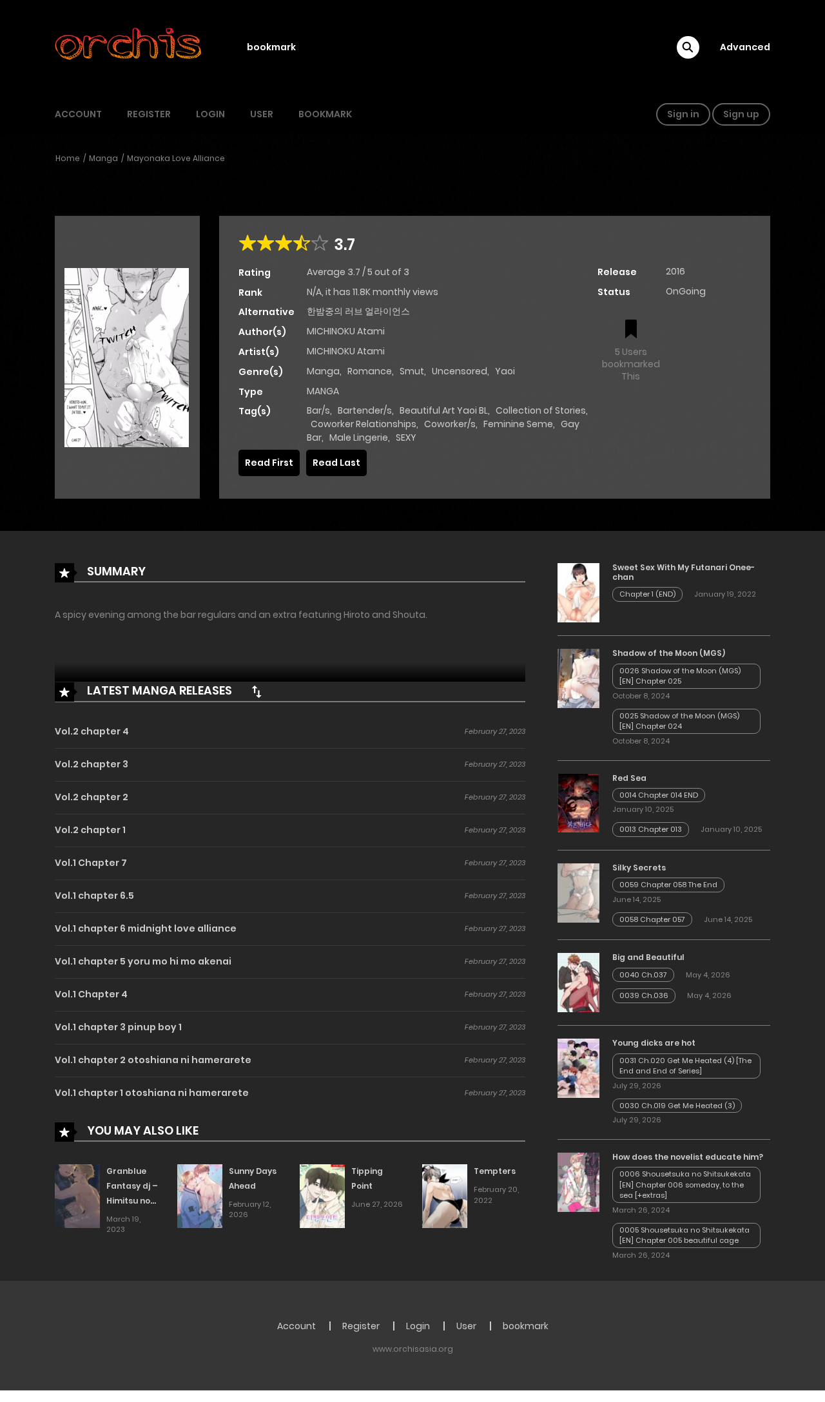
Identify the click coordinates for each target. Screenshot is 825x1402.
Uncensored (459, 371)
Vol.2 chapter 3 (91, 764)
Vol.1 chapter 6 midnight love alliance (146, 928)
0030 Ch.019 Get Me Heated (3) (677, 1105)
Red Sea (629, 778)
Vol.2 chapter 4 (92, 731)
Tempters (495, 1171)
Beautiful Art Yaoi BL (444, 410)
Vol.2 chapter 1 (90, 829)
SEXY (406, 437)
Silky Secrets (639, 867)
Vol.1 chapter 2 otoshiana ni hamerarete (153, 1059)
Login (210, 114)
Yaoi (505, 371)
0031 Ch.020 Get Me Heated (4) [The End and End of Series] (685, 1066)
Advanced (745, 47)
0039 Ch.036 (643, 995)
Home (67, 158)
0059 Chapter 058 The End (668, 884)
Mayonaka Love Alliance (176, 158)
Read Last (336, 462)
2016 (675, 271)
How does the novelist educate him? (687, 1156)
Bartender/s (365, 410)
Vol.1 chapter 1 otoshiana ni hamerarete (152, 1092)
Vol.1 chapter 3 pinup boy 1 (118, 1027)
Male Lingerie (358, 437)
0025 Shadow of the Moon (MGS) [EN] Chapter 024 (679, 721)
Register (149, 114)
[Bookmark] (631, 330)
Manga (103, 158)
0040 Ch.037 (643, 975)
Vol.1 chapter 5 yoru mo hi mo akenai (143, 961)
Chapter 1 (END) (647, 594)
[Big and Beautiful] (578, 981)
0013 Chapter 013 (650, 829)
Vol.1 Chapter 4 (91, 994)
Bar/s (318, 410)
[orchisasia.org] (129, 47)
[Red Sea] (578, 802)
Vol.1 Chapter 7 (91, 862)
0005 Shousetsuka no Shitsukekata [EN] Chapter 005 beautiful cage (684, 1235)
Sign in (683, 114)
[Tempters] (444, 1195)
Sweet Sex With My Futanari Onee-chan (683, 572)
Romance (369, 371)
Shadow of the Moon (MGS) (668, 653)
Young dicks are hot (653, 1042)
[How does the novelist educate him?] (578, 1181)
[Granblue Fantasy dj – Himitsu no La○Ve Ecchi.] (77, 1195)
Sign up (741, 114)
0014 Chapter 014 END (658, 795)
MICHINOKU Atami (346, 331)
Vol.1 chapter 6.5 (94, 895)
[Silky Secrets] (578, 892)
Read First (269, 462)
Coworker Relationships (363, 424)
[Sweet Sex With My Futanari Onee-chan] (578, 592)
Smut (412, 371)
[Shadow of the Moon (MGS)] (578, 677)
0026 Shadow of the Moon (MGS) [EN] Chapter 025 (680, 676)
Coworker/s (450, 424)
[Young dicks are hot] (578, 1067)
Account (78, 114)
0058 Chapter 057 (652, 919)
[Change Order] (256, 691)
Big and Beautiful (648, 957)
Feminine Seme (518, 424)
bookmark (271, 47)
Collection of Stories (541, 410)
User (261, 114)
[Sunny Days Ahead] (199, 1195)
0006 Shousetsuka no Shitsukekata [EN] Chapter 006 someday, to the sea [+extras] (685, 1184)
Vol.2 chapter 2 (91, 797)
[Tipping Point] (322, 1195)
